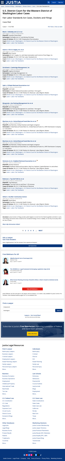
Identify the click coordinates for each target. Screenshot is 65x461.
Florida (34, 411)
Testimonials (36, 441)
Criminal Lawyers (7, 356)
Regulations (6, 406)
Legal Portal (16, 458)
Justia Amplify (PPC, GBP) (39, 435)
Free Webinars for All (11, 254)
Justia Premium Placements (40, 430)
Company (23, 458)
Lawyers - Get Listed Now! (32, 315)
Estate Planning (37, 361)
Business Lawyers (7, 354)
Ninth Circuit (10, 41)
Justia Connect (7, 458)
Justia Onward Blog (38, 438)
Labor (8, 43)
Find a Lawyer (8, 303)
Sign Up (60, 2)
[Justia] (13, 2)
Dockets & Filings (7, 416)
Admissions (35, 378)
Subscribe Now (32, 333)
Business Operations (8, 378)
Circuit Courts (6, 411)
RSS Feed (50, 27)
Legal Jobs (5, 425)
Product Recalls (6, 433)
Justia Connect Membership (40, 425)
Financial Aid (36, 381)
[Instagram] (31, 455)
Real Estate (5, 389)
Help (28, 458)
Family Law (35, 364)
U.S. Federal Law (8, 398)
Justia (34, 451)
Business (5, 374)
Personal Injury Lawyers (9, 367)
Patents (4, 435)
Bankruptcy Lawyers (8, 351)
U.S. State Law (37, 398)
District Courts (6, 413)
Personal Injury (37, 367)
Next (41, 230)
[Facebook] (29, 455)
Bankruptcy (35, 351)
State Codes (36, 403)
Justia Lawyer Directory (39, 428)
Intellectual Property (8, 384)
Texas (34, 416)
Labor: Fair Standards (17, 43)
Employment (6, 381)
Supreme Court (6, 408)
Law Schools (36, 374)
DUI (33, 359)
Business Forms (7, 430)
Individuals (36, 349)
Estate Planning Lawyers (9, 361)
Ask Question (32, 246)
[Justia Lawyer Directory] (41, 455)
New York (35, 413)
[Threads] (34, 455)
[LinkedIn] (24, 455)
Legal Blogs (5, 428)
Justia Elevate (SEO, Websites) (41, 433)
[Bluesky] (36, 455)
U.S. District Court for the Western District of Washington (41, 41)
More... (4, 369)
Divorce (34, 356)
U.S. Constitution (7, 401)
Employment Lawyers (8, 359)
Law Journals (36, 386)
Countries (5, 441)
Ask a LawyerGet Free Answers (9, 238)
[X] (38, 455)
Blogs (34, 389)
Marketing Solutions (39, 423)
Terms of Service (36, 458)
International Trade (8, 386)
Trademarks (6, 438)
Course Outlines (37, 384)
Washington (19, 41)
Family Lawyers (6, 364)
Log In (54, 2)
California (35, 408)
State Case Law (36, 406)
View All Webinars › (32, 289)
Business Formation (8, 376)
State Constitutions (38, 401)
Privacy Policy (46, 458)
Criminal (34, 354)
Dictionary (35, 376)
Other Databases (8, 423)
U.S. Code (5, 403)
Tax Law (4, 391)
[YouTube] (27, 455)
